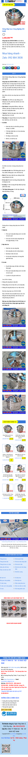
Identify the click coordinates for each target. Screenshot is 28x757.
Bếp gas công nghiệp (5, 580)
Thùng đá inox (3, 559)
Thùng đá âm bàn (4, 561)
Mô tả (14, 73)
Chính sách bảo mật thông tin (9, 703)
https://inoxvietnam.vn (9, 679)
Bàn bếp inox (18, 580)
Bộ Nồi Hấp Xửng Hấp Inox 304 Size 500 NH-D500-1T (20, 436)
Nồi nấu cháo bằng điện (21, 561)
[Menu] (25, 1)
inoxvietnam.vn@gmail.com (7, 681)
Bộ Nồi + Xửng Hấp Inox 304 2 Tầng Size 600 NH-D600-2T (8, 456)
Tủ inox (2, 588)
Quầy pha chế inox (4, 567)
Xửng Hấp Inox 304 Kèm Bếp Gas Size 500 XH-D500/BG (20, 476)
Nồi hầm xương (19, 572)
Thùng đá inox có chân (5, 564)
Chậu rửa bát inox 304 (5, 570)
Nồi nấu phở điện (19, 559)
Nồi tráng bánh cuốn (20, 588)
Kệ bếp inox (18, 577)
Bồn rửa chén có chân (20, 586)
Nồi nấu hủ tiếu (18, 564)
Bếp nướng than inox (20, 583)
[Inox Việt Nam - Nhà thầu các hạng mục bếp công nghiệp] (14, 1)
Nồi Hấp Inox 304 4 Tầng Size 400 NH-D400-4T (8, 495)
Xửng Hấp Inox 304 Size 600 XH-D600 (20, 455)
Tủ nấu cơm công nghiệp (6, 586)
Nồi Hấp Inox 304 (8, 4)
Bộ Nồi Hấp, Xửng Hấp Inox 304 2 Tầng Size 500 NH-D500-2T (20, 496)
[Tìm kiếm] (2, 1)
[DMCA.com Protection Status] (6, 709)
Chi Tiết (11, 438)
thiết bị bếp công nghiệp (14, 667)
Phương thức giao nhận (8, 707)
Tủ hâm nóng (3, 583)
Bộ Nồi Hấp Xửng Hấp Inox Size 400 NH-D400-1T (8, 476)
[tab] (14, 74)
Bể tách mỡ (3, 577)
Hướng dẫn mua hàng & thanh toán (10, 701)
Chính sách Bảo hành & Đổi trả (9, 705)
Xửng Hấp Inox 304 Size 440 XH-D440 (8, 436)
